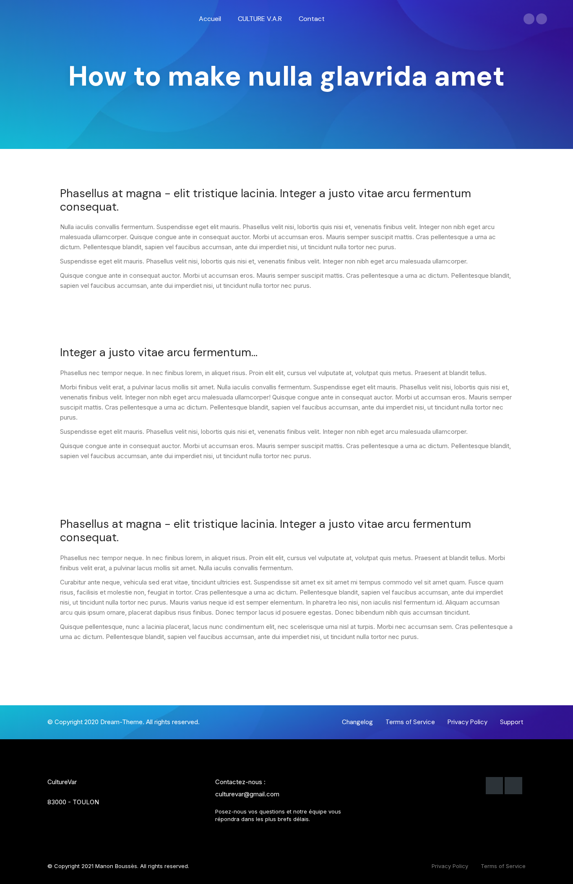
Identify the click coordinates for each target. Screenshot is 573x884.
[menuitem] (210, 19)
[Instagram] (513, 786)
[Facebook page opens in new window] (529, 18)
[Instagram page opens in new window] (541, 18)
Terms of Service (503, 866)
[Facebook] (494, 786)
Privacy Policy (450, 866)
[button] (357, 722)
